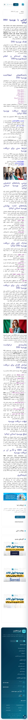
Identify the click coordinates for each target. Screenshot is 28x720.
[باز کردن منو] (4, 4)
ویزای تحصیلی (22, 668)
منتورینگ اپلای (22, 671)
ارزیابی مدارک (8, 707)
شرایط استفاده (13, 715)
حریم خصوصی (18, 715)
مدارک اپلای (8, 705)
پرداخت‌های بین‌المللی (21, 674)
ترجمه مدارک (20, 707)
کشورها (20, 710)
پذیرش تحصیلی (22, 663)
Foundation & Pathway (20, 705)
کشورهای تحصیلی (22, 650)
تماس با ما (9, 715)
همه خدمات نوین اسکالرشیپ (20, 656)
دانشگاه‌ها (23, 653)
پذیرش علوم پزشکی (21, 666)
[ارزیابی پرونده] (15, 4)
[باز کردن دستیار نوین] (25, 717)
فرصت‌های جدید (8, 710)
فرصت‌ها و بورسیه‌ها (21, 648)
